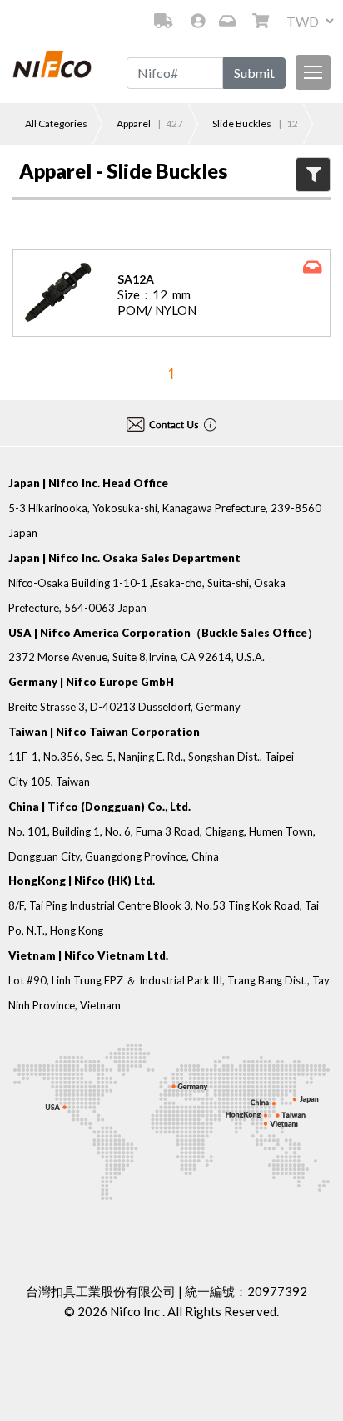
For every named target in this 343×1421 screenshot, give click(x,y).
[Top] (312, 1384)
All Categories (56, 123)
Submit (254, 73)
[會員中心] (198, 21)
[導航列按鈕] (313, 72)
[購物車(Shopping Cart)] (262, 21)
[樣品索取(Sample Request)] (229, 21)
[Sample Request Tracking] (163, 21)
